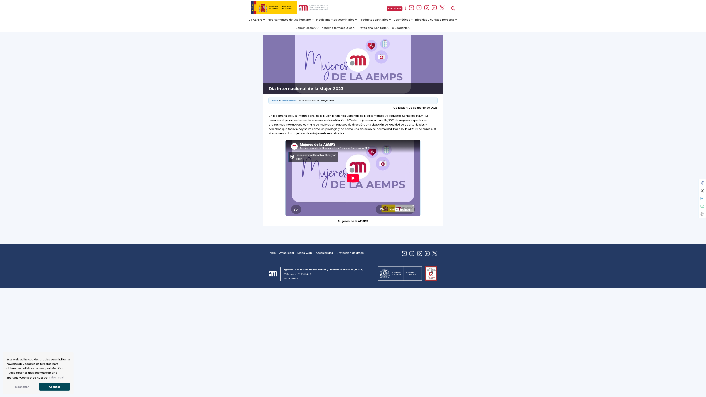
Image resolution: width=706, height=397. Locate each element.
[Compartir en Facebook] (702, 183)
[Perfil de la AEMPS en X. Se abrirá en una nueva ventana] (442, 7)
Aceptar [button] (54, 387)
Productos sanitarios (373, 19)
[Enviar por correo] (702, 206)
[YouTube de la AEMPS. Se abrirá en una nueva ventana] (434, 7)
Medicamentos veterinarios (335, 19)
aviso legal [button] (56, 377)
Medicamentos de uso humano (289, 19)
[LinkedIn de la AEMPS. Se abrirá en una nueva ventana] (419, 7)
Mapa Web (304, 253)
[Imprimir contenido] (702, 214)
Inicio (275, 100)
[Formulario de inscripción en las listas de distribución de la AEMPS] (411, 7)
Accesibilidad (324, 253)
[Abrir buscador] (453, 8)
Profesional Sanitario (372, 28)
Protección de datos (350, 253)
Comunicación (305, 28)
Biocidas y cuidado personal (434, 19)
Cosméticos (401, 19)
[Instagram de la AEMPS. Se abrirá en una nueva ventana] (427, 7)
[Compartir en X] (702, 190)
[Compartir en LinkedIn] (702, 198)
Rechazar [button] (22, 387)
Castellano (394, 8)
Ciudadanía (400, 28)
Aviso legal (286, 253)
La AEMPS (255, 19)
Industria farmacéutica (336, 28)
